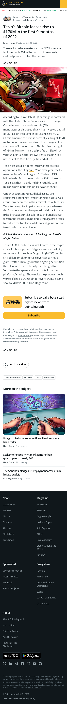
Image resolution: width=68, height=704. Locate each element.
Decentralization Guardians (45, 584)
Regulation (8, 540)
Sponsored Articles (12, 570)
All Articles (42, 504)
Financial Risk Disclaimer (10, 644)
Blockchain (8, 534)
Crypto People (44, 516)
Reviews (41, 554)
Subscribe (34, 315)
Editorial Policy (24, 335)
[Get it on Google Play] (31, 655)
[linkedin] (11, 664)
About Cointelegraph (13, 619)
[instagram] (28, 664)
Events (40, 591)
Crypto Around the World (46, 547)
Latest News (9, 43)
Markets (7, 510)
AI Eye (40, 534)
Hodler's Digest (44, 522)
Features (41, 510)
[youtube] (34, 664)
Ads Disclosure (10, 637)
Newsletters (9, 625)
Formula (41, 570)
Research (7, 582)
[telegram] (16, 664)
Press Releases (10, 576)
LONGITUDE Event (46, 597)
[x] (5, 664)
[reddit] (40, 664)
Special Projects (11, 588)
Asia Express (43, 528)
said (31, 170)
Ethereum (8, 522)
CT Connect (43, 603)
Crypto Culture (44, 540)
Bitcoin (6, 516)
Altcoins (7, 528)
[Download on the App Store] (11, 655)
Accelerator (43, 576)
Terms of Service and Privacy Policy (19, 698)
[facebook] (22, 664)
